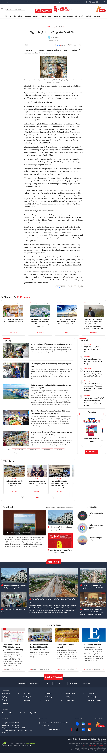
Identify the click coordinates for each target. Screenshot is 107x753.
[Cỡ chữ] (28, 45)
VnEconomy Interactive (93, 644)
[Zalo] (93, 2)
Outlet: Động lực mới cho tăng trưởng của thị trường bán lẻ (14, 483)
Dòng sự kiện (53, 625)
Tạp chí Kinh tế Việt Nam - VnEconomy (94, 745)
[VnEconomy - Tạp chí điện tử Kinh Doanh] (53, 677)
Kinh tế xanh (46, 16)
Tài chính (28, 16)
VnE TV (55, 2)
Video (36, 478)
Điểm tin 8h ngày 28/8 (95, 539)
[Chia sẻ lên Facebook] (68, 45)
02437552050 (45, 725)
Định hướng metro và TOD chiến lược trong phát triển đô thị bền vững (13, 647)
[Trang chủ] (6, 16)
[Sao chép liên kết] (78, 45)
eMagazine (69, 507)
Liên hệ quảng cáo (55, 729)
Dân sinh (97, 16)
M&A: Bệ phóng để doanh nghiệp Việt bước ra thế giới (51, 344)
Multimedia (9, 507)
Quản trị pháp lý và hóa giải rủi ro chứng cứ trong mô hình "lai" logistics (51, 386)
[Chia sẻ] (81, 45)
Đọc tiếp (7, 341)
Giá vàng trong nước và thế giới (66, 646)
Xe (49, 2)
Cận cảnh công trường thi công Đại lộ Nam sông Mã (52, 600)
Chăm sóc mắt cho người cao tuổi (13, 611)
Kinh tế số (36, 16)
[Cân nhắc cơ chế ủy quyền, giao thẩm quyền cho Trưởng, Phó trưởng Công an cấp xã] (93, 599)
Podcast (53, 507)
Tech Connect (66, 2)
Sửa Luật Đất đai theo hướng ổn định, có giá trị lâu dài (60, 528)
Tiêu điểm (12, 16)
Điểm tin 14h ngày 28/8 (96, 515)
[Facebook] (86, 2)
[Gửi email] (75, 45)
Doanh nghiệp (68, 16)
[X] (90, 2)
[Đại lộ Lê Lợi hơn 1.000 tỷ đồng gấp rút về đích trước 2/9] (93, 575)
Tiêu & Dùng (41, 2)
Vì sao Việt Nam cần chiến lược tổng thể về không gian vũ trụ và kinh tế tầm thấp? (67, 322)
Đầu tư (20, 16)
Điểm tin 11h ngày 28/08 (96, 527)
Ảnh (3, 713)
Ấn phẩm (91, 413)
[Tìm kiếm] (7, 9)
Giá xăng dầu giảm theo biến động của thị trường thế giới (51, 365)
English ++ (77, 2)
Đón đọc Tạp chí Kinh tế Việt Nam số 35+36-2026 (60, 552)
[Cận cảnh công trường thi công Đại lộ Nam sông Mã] (53, 582)
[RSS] (89, 729)
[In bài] (25, 45)
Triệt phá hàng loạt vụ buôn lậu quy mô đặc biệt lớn (37, 483)
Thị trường (57, 16)
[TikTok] (100, 2)
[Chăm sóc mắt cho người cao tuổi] (14, 599)
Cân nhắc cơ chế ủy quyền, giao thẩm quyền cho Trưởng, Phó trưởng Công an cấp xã (91, 612)
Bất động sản (79, 16)
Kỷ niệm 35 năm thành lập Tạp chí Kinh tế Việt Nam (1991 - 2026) (39, 647)
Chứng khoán (29, 2)
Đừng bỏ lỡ (8, 461)
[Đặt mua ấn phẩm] (101, 9)
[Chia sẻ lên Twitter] (71, 45)
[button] (37, 497)
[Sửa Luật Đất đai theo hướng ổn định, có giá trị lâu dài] (14, 575)
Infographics (61, 507)
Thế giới (89, 16)
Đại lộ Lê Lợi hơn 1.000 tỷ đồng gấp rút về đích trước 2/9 (91, 587)
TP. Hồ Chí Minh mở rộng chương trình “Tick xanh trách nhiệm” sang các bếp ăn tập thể (50, 412)
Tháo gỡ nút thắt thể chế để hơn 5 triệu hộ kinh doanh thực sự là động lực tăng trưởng (51, 434)
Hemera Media (30, 743)
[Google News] (104, 2)
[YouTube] (97, 2)
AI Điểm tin (91, 507)
